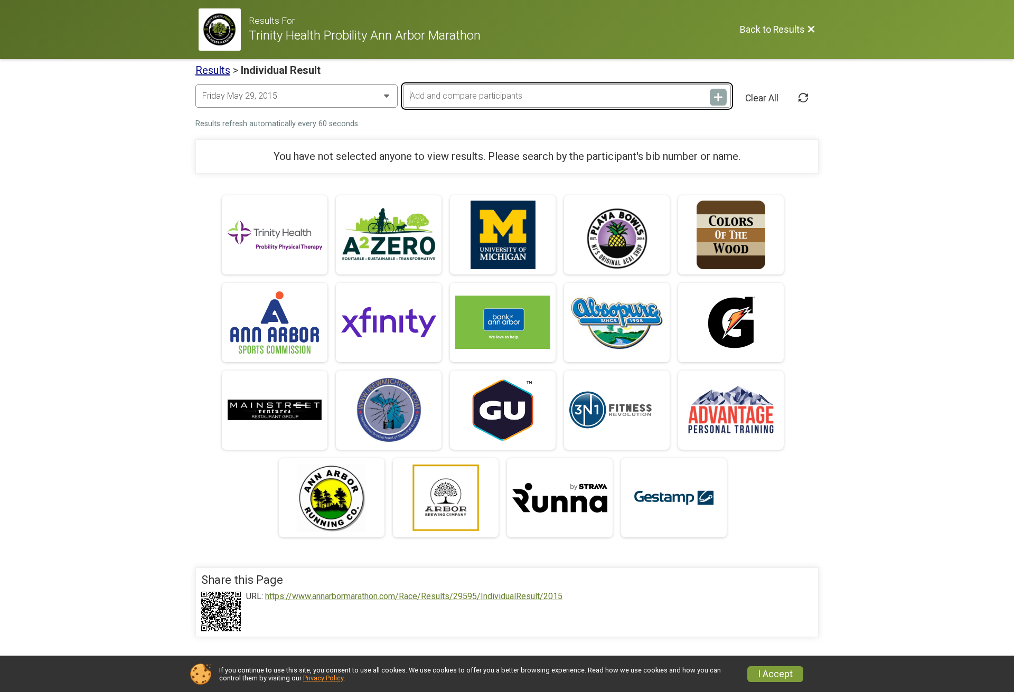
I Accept (775, 674)
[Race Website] (224, 29)
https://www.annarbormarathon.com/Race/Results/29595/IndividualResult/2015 (413, 596)
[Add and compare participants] (718, 97)
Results (212, 70)
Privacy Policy (323, 678)
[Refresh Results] (803, 98)
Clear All (761, 98)
